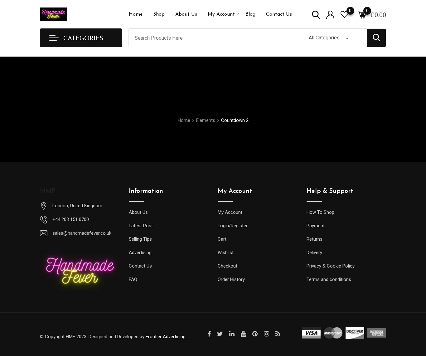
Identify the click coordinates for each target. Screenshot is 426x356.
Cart (222, 239)
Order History (231, 279)
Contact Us (279, 14)
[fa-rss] (277, 334)
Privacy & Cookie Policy (331, 266)
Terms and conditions (329, 279)
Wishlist (226, 252)
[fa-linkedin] (232, 334)
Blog (250, 14)
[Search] (316, 14)
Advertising (140, 252)
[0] (362, 14)
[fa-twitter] (220, 334)
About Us (186, 14)
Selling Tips (140, 239)
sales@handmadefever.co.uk (81, 233)
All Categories (324, 38)
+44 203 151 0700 (70, 219)
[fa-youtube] (243, 334)
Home (136, 14)
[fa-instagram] (266, 334)
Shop (159, 14)
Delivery (314, 252)
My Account (221, 14)
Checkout (227, 266)
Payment (316, 225)
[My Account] (330, 14)
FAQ (133, 279)
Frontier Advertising (166, 336)
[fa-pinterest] (255, 334)
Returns (314, 239)
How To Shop (320, 212)
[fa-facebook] (209, 334)
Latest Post (141, 225)
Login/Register (233, 225)
